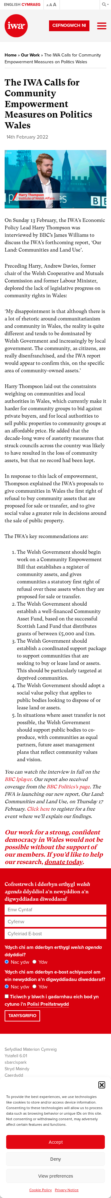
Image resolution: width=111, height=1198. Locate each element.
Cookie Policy (40, 1190)
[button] (102, 1085)
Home (11, 55)
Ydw (42, 962)
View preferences (55, 1176)
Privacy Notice (67, 1190)
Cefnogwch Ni (69, 25)
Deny (55, 1159)
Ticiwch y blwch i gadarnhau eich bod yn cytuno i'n (52, 1000)
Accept (56, 1142)
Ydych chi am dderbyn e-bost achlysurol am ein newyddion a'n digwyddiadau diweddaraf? (55, 976)
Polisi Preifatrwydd (48, 1004)
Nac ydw (19, 962)
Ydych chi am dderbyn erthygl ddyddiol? (53, 951)
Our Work (30, 55)
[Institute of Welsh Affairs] (16, 25)
